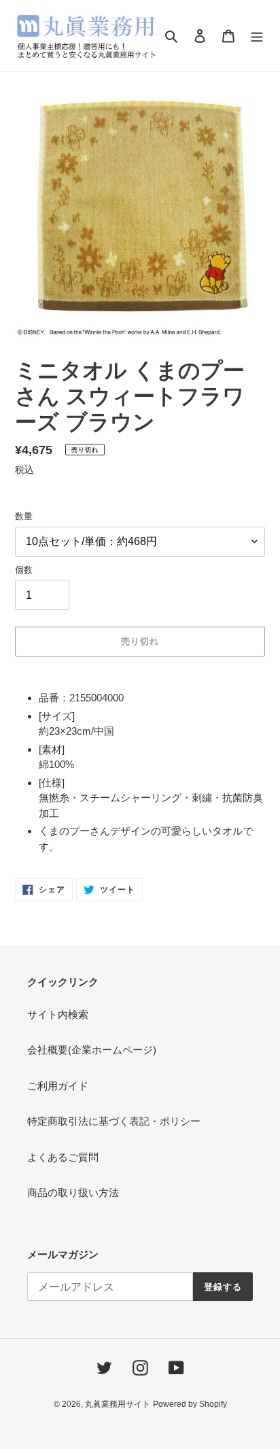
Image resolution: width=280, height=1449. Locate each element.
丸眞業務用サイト (117, 1404)
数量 (24, 516)
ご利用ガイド (57, 1086)
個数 (24, 570)
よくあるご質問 (63, 1157)
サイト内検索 (57, 1014)
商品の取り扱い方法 (73, 1192)
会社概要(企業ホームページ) (91, 1049)
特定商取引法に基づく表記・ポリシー (113, 1121)
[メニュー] (257, 35)
